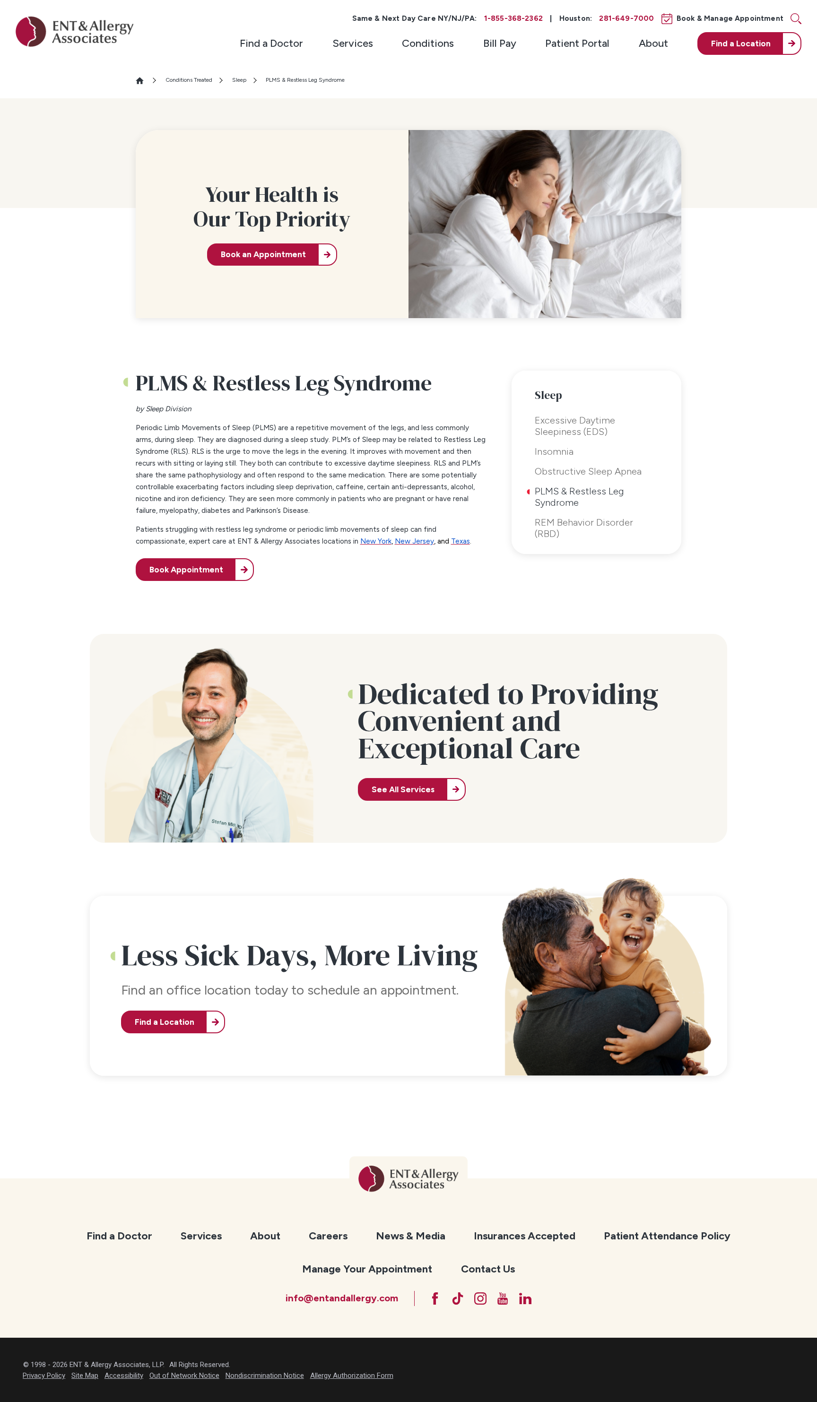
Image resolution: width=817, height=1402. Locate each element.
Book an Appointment (263, 254)
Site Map (84, 1375)
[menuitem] (271, 43)
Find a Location (164, 1022)
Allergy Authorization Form (351, 1375)
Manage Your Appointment (367, 1269)
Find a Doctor (271, 43)
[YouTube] (502, 1298)
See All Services (403, 789)
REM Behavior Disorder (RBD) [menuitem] (584, 528)
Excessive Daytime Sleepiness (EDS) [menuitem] (575, 426)
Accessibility (123, 1375)
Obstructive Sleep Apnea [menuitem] (588, 471)
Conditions (428, 43)
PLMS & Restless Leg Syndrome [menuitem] (579, 496)
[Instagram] (480, 1298)
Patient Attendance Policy (667, 1235)
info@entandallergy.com (342, 1298)
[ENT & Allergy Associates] (75, 31)
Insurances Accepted (524, 1235)
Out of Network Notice (184, 1375)
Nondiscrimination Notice (265, 1375)
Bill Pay (499, 43)
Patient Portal (577, 43)
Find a (741, 43)
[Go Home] (144, 81)
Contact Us (488, 1269)
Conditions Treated (188, 80)
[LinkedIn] (525, 1298)
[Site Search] (796, 18)
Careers (328, 1235)
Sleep (239, 80)
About (653, 43)
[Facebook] (435, 1298)
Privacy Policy (44, 1375)
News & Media (410, 1235)
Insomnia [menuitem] (554, 451)
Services (352, 43)
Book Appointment (186, 569)
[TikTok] (458, 1298)
